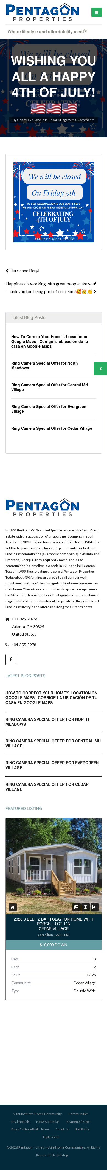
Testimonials (20, 1122)
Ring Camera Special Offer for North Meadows (44, 365)
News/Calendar (47, 1122)
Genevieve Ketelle (30, 120)
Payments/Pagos (78, 1122)
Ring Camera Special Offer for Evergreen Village (48, 409)
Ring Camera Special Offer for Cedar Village (51, 428)
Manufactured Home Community (37, 1114)
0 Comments (84, 120)
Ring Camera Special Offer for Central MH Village (49, 387)
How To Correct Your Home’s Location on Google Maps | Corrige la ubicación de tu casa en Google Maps (50, 341)
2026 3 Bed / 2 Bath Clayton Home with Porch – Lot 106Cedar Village (53, 923)
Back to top (60, 1155)
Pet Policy (82, 1129)
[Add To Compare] (85, 907)
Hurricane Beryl (24, 270)
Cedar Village (58, 120)
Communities (78, 1114)
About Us (62, 1129)
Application (51, 1137)
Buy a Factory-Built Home (30, 1129)
